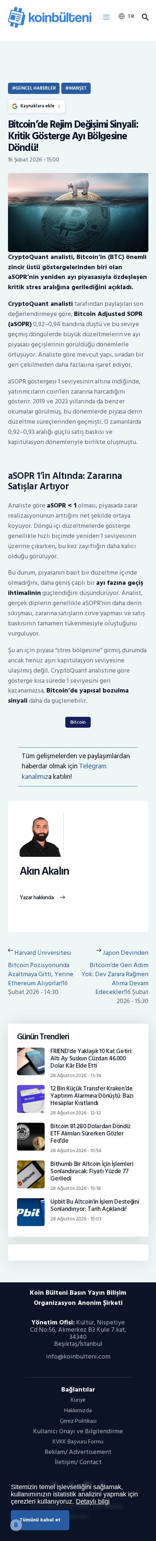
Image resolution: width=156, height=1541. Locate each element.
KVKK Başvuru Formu (78, 1441)
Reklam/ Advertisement (78, 1452)
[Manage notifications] (16, 1525)
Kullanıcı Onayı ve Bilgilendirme (78, 1431)
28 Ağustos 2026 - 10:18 (75, 1188)
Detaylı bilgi (93, 1501)
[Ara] (145, 17)
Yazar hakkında (37, 898)
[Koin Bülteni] (49, 8)
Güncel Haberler (35, 88)
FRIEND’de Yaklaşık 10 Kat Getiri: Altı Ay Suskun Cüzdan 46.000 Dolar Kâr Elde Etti (91, 1058)
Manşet (78, 88)
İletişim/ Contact (78, 1462)
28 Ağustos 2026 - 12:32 (75, 1113)
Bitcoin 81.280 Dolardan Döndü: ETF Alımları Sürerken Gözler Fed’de (90, 1134)
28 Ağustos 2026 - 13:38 (75, 1075)
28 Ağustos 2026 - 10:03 (76, 1219)
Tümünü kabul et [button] (40, 1520)
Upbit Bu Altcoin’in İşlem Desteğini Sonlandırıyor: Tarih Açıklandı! (94, 1205)
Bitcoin (78, 722)
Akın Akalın (44, 872)
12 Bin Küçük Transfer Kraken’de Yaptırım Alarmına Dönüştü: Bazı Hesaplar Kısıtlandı (92, 1096)
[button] (106, 17)
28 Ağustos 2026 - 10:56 (75, 1150)
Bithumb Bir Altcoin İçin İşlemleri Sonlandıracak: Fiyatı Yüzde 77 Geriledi (92, 1171)
